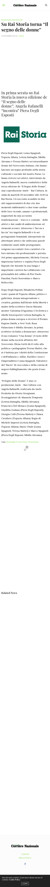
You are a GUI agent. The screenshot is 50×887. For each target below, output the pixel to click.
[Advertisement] (25, 62)
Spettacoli (17, 19)
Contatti (25, 854)
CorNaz (21, 36)
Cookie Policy (14, 880)
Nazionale (6, 19)
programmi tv (12, 442)
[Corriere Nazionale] (25, 5)
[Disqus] (25, 491)
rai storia (23, 442)
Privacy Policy (25, 858)
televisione (33, 442)
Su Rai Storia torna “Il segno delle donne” (24, 27)
